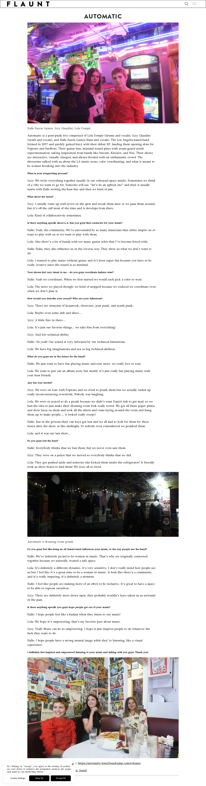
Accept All (61, 778)
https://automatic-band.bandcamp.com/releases (109, 763)
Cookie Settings (17, 778)
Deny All (39, 778)
